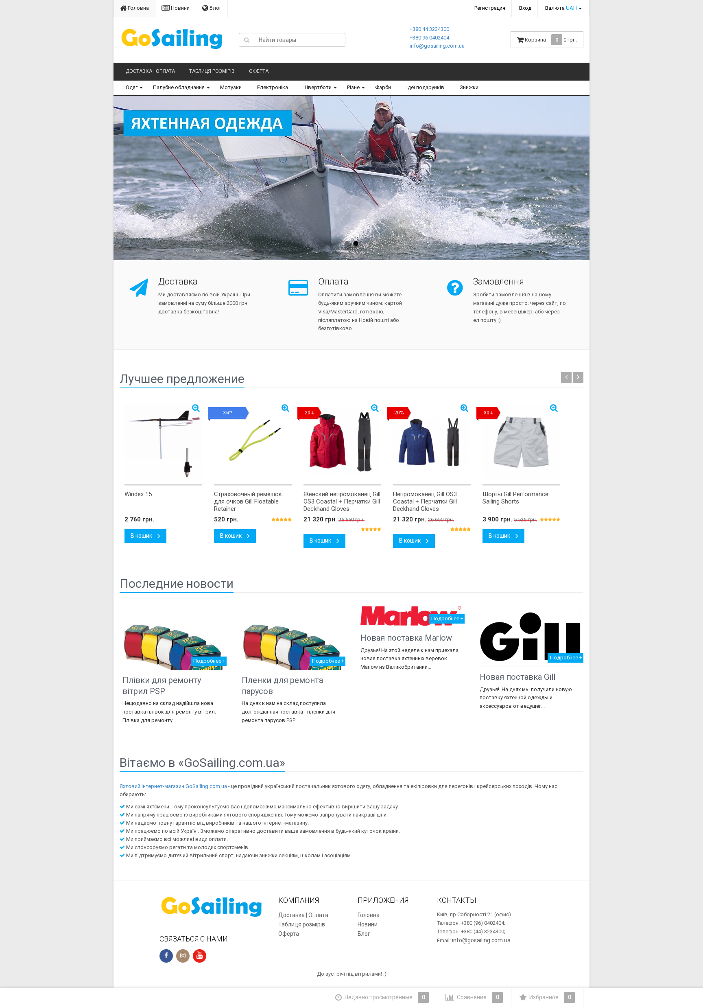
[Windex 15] (163, 442)
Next (573, 178)
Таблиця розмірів (212, 71)
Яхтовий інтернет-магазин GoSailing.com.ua (173, 786)
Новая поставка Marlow (406, 638)
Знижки (469, 87)
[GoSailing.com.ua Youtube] (199, 956)
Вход (525, 8)
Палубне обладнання (179, 87)
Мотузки (231, 87)
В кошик (142, 535)
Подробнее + (209, 661)
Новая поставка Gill (517, 677)
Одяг (132, 87)
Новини (180, 8)
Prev (128, 178)
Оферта (259, 71)
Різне (353, 87)
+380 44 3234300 (429, 29)
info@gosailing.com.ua (437, 46)
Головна (138, 8)
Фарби (383, 87)
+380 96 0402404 (429, 38)
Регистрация (489, 8)
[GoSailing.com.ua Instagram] (183, 956)
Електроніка (272, 87)
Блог (214, 8)
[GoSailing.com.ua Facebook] (166, 956)
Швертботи (317, 87)
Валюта (561, 8)
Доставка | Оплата (150, 71)
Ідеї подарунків (425, 87)
